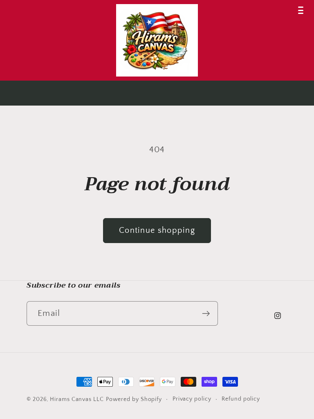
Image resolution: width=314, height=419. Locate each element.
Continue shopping (157, 230)
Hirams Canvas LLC (76, 399)
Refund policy (241, 399)
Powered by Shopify (134, 399)
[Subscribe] (206, 313)
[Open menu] (301, 10)
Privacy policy (192, 399)
